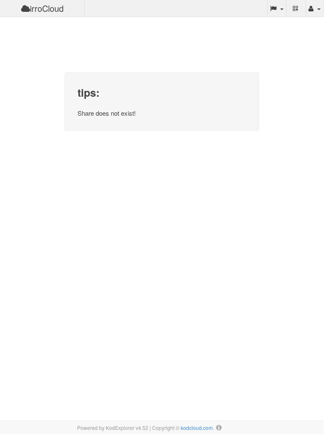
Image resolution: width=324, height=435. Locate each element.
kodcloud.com (197, 427)
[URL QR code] (296, 8)
